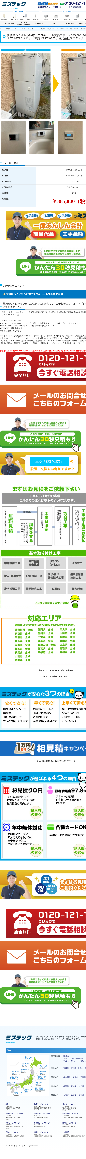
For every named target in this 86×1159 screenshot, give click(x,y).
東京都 (75, 1077)
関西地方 (54, 1095)
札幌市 (77, 1058)
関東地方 (54, 1077)
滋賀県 (81, 1095)
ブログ (54, 23)
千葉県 (83, 1077)
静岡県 (66, 1086)
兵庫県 (73, 1095)
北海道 (66, 1056)
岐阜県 (81, 1086)
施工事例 (24, 23)
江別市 (83, 1061)
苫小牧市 (74, 1061)
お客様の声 (39, 23)
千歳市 (66, 1061)
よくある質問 (69, 23)
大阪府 (66, 1095)
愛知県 (73, 1086)
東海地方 (54, 1086)
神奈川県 (67, 1077)
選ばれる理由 (9, 23)
